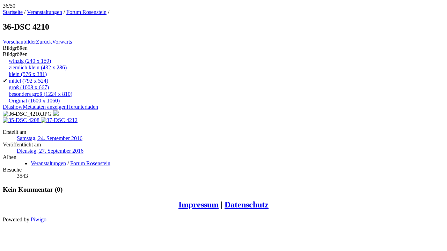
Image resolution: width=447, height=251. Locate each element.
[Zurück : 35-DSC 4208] (22, 120)
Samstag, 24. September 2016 (49, 138)
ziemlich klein (38, 67)
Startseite (13, 12)
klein (28, 74)
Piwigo (38, 219)
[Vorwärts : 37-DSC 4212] (59, 120)
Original (34, 101)
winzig (30, 61)
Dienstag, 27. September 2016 (50, 151)
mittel (28, 81)
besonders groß (40, 94)
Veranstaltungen (44, 12)
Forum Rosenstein (86, 12)
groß (29, 87)
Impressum (198, 204)
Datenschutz (247, 204)
